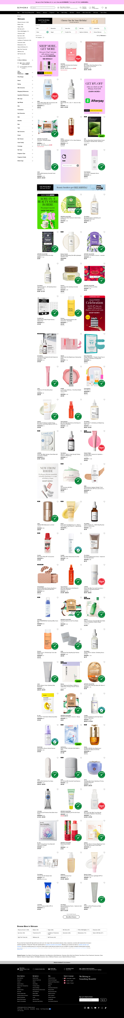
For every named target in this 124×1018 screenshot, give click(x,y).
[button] (24, 74)
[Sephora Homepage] (22, 8)
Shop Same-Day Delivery (38, 1001)
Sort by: (101, 35)
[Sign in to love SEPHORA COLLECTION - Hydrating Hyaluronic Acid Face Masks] (81, 597)
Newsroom (19, 980)
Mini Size (72, 12)
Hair (58, 12)
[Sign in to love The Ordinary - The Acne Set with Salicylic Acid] (57, 852)
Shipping (50, 983)
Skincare (45, 12)
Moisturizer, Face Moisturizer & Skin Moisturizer (50, 955)
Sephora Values (20, 983)
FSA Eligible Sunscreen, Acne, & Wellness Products (46, 957)
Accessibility (50, 999)
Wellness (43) (21, 51)
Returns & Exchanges (52, 980)
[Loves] (102, 7)
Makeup (38, 12)
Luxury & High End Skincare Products (66, 957)
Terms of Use (26, 1008)
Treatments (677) (21, 38)
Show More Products (71, 917)
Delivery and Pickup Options (53, 981)
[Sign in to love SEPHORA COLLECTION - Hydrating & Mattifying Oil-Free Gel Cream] (81, 789)
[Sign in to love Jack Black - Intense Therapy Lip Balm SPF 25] (57, 882)
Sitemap (37, 1008)
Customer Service (51, 978)
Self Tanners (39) (21, 53)
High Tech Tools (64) (22, 49)
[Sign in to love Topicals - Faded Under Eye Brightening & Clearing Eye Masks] (81, 334)
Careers (18, 981)
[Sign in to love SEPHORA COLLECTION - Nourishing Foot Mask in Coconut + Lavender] (104, 232)
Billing (49, 985)
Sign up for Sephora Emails (86, 997)
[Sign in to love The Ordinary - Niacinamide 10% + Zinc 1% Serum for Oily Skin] (81, 79)
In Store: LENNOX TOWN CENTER (26, 64)
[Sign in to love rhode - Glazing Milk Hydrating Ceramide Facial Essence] (57, 150)
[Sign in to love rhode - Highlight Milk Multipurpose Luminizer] (57, 501)
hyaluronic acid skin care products (53, 944)
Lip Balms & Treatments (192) (24, 40)
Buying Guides (51, 989)
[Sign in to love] (57, 79)
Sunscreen (97, 955)
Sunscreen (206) (21, 42)
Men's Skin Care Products (73, 955)
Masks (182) (20, 24)
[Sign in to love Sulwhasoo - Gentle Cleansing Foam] (81, 852)
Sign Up (103, 1000)
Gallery (34, 981)
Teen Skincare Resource (53, 1001)
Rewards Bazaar (36, 995)
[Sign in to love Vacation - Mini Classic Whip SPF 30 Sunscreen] (57, 533)
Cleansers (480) (21, 33)
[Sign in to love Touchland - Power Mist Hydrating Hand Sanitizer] (81, 42)
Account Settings (36, 987)
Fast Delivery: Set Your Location (27, 67)
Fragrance (52, 12)
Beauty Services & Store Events (39, 989)
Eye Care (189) (21, 35)
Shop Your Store (36, 999)
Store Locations (51, 995)
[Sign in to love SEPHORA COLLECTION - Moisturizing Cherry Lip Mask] (104, 263)
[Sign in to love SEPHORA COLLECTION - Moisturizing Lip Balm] (81, 820)
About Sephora (20, 978)
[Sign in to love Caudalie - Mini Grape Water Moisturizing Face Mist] (81, 533)
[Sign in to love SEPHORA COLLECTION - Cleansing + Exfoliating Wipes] (57, 117)
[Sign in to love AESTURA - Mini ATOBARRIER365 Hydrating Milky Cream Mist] (57, 597)
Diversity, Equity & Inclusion (22, 995)
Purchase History (36, 985)
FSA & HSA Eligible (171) (23, 31)
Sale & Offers (104, 12)
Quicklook (71, 61)
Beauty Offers (35, 993)
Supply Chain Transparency (22, 985)
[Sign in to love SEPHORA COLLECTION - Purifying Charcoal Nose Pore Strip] (57, 232)
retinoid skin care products (81, 948)
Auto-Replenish (36, 991)
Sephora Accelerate (21, 997)
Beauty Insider (35, 978)
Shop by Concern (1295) (23, 22)
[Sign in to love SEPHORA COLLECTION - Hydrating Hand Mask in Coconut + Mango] (81, 693)
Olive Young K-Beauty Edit (28, 12)
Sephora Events (20, 989)
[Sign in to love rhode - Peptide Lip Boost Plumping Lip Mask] (104, 882)
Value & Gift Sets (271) (23, 47)
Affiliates (19, 987)
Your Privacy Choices (44, 1008)
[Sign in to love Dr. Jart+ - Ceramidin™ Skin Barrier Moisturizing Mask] (57, 693)
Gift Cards (95, 12)
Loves (34, 997)
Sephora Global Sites (21, 993)
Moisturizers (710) (22, 44)
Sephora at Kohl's (51, 993)
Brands (78, 12)
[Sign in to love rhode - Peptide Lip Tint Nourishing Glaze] (57, 366)
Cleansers (64, 955)
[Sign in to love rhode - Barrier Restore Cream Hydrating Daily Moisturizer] (57, 662)
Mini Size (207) (21, 29)
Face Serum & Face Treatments (87, 955)
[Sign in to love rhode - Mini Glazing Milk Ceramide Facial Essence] (81, 758)
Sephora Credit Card (37, 980)
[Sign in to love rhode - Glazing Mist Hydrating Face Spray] (57, 758)
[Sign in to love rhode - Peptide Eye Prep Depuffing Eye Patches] (81, 629)
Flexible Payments (51, 997)
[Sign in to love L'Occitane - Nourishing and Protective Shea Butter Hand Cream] (57, 789)
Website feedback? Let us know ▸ (62, 962)
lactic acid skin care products (31, 948)
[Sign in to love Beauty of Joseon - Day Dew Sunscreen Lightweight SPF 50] (104, 852)
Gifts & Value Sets (87, 12)
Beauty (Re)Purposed (21, 999)
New (18, 12)
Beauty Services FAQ (52, 991)
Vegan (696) (20, 26)
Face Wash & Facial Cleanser (32, 955)
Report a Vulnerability (21, 1001)
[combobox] (42, 7)
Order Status (35, 983)
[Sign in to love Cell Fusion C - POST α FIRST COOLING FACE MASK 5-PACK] (81, 725)
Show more (19, 949)
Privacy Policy (20, 1008)
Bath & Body (64, 12)
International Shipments (52, 987)
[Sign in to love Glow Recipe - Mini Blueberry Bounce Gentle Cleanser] (57, 725)
